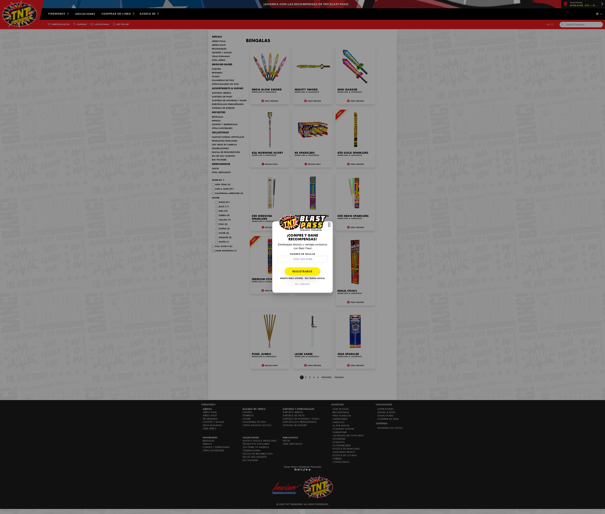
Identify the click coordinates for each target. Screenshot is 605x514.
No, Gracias (302, 284)
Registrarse (302, 271)
